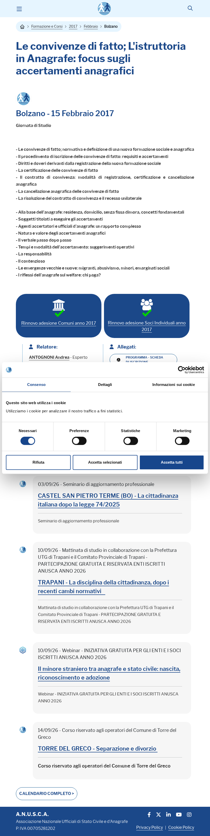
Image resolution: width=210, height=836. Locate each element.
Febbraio (91, 26)
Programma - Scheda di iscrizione (144, 359)
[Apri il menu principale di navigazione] (19, 8)
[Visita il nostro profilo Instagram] (189, 815)
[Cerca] (190, 8)
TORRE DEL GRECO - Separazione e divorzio (98, 748)
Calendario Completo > (46, 793)
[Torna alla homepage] (22, 26)
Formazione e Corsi (46, 26)
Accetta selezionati (105, 462)
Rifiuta (38, 462)
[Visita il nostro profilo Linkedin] (168, 815)
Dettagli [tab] (105, 384)
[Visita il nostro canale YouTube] (179, 815)
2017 (73, 26)
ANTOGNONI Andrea (49, 357)
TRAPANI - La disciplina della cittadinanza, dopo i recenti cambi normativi (103, 587)
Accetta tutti (172, 462)
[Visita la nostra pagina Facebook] (149, 815)
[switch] (79, 441)
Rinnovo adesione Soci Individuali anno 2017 (147, 326)
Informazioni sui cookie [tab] (173, 384)
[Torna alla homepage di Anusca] (104, 9)
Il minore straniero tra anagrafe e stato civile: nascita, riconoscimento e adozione (109, 673)
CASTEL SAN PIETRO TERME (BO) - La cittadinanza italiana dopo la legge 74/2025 (108, 500)
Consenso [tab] (36, 384)
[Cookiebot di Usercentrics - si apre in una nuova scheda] (181, 370)
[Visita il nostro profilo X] (158, 815)
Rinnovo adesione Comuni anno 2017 (58, 323)
